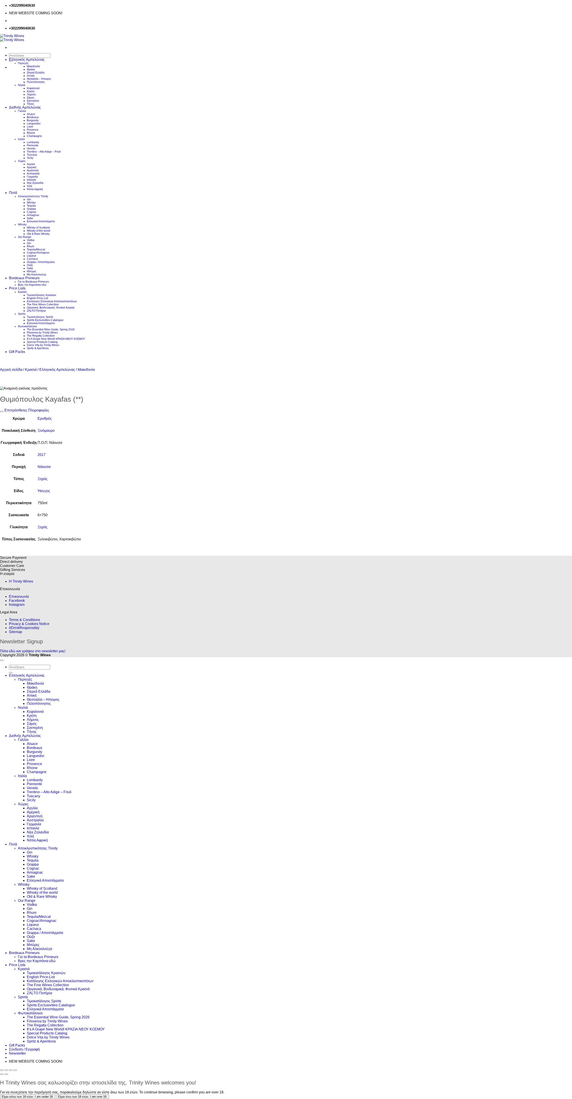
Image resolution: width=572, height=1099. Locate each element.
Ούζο (30, 265)
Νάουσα (44, 467)
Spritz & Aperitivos (38, 348)
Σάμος (30, 97)
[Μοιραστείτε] (11, 1070)
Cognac (31, 212)
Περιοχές (23, 63)
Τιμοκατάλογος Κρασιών (41, 295)
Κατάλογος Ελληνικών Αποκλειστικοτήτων (52, 301)
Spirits (21, 313)
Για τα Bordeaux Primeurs (33, 281)
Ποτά (13, 193)
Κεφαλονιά (33, 88)
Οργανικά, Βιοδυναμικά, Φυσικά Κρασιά (50, 307)
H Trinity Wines (21, 581)
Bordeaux (33, 117)
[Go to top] (2, 660)
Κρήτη (30, 91)
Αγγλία (31, 164)
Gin (29, 199)
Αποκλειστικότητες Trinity (33, 196)
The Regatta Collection (41, 335)
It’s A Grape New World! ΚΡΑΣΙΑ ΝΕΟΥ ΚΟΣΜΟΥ (56, 338)
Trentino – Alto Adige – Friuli (44, 151)
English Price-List (37, 298)
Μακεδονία (33, 66)
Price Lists (17, 288)
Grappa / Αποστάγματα (41, 262)
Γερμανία (32, 176)
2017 (42, 455)
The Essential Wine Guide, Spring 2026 (51, 329)
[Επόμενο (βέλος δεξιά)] (6, 1074)
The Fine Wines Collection (43, 304)
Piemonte (32, 145)
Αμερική (31, 167)
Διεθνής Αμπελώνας (25, 107)
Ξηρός (43, 479)
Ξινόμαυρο (46, 430)
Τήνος (30, 103)
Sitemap (15, 632)
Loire (30, 126)
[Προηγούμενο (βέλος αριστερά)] (2, 1074)
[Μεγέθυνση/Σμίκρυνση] (2, 1070)
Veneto (31, 148)
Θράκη (31, 69)
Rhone (31, 132)
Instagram (17, 604)
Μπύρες (31, 271)
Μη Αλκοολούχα (36, 274)
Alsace (31, 114)
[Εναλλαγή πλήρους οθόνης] (6, 1070)
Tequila (31, 205)
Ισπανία (31, 179)
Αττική (30, 75)
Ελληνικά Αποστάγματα (41, 221)
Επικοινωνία (19, 596)
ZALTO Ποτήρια (36, 310)
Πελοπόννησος (36, 82)
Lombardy (33, 142)
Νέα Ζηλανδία (35, 183)
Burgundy (33, 120)
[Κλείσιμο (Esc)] (15, 1070)
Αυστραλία (33, 173)
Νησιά (21, 85)
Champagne (34, 136)
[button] (17, 1053)
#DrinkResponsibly (24, 628)
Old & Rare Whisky (38, 233)
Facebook (17, 600)
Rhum (30, 246)
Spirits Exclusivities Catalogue (45, 320)
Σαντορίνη (33, 100)
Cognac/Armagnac (38, 252)
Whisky (31, 202)
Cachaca (32, 258)
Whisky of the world (38, 230)
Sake (30, 218)
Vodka (30, 240)
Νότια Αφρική (35, 189)
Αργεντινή (33, 170)
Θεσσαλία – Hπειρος (39, 78)
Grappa (31, 208)
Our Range (24, 237)
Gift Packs (17, 352)
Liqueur (31, 255)
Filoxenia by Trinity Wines (42, 332)
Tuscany (32, 154)
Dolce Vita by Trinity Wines (43, 345)
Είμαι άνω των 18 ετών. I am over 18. (82, 1096)
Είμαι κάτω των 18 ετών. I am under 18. (28, 1096)
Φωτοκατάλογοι (27, 326)
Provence (32, 129)
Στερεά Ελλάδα (35, 72)
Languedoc (34, 123)
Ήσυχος (44, 491)
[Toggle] (2, 411)
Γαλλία (22, 111)
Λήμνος (31, 94)
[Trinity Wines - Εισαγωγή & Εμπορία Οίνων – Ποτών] (12, 38)
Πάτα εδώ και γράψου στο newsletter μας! (32, 651)
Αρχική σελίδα (11, 369)
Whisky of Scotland (38, 227)
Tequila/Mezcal (36, 249)
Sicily (30, 157)
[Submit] (11, 672)
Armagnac (33, 215)
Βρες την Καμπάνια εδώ (32, 284)
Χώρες (22, 161)
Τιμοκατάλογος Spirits (40, 317)
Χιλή (29, 186)
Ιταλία (21, 139)
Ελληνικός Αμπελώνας (27, 59)
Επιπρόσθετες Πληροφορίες (26, 410)
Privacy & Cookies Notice (29, 624)
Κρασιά (22, 292)
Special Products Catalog (42, 342)
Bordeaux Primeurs (24, 278)
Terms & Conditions (24, 620)
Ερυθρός (45, 418)
